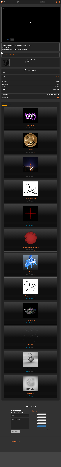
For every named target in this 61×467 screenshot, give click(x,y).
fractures (10, 54)
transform (15, 54)
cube (3, 54)
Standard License (55, 92)
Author (9, 104)
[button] (5, 2)
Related (4, 104)
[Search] (42, 2)
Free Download (31, 70)
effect (6, 54)
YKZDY (57, 76)
